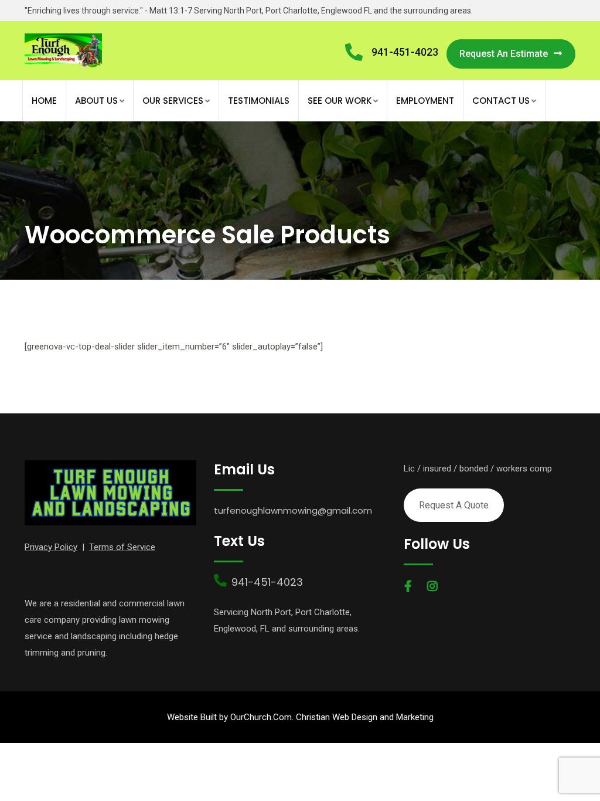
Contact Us (501, 100)
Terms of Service (122, 547)
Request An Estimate (503, 53)
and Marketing (405, 717)
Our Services (172, 100)
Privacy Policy (51, 547)
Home (44, 100)
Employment (425, 100)
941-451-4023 (404, 52)
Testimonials (258, 100)
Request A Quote (454, 505)
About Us (96, 100)
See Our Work (339, 100)
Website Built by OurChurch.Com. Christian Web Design (272, 717)
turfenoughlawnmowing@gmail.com (293, 510)
